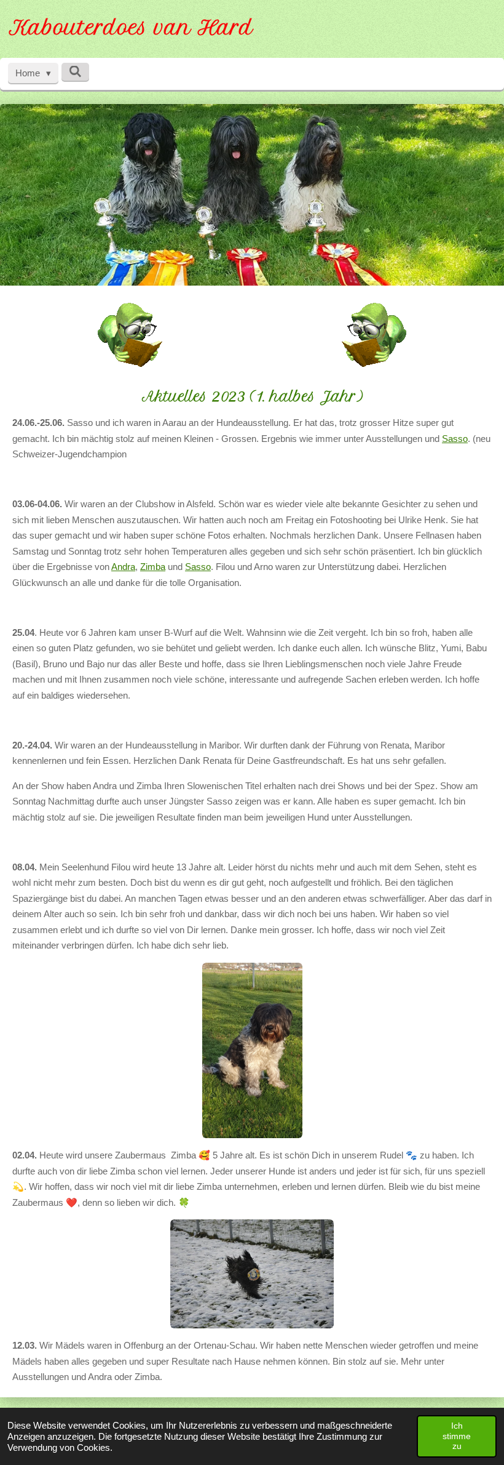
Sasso (455, 438)
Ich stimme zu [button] (457, 1435)
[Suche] (75, 72)
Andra (123, 566)
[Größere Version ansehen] (252, 1051)
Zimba (152, 566)
